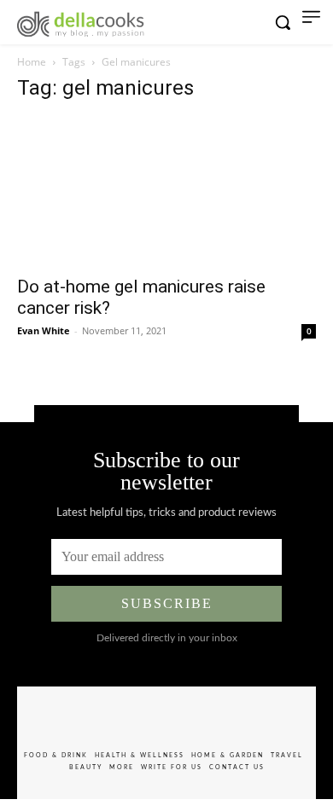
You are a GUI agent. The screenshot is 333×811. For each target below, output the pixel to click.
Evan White (43, 330)
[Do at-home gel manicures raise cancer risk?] (166, 191)
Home (31, 62)
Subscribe (167, 603)
